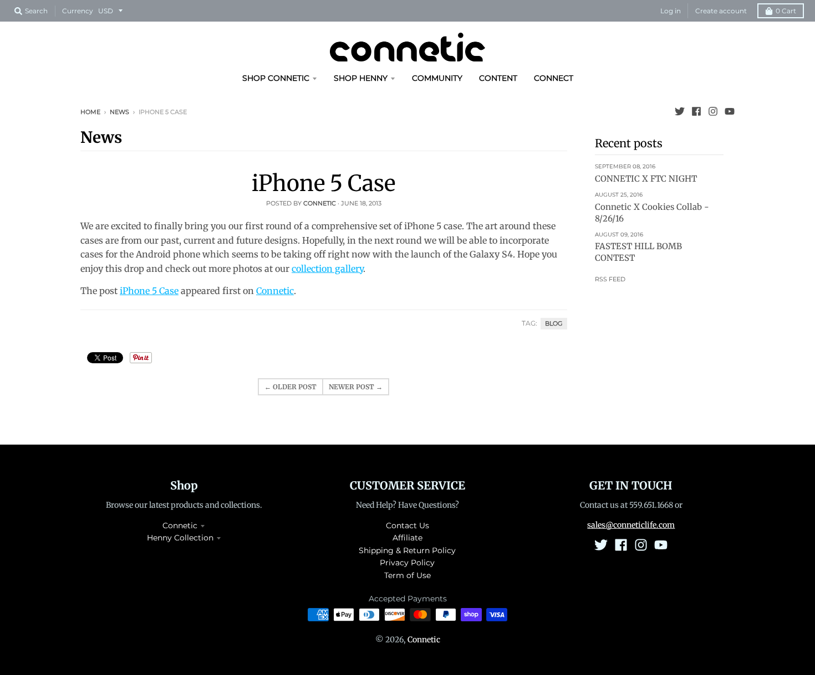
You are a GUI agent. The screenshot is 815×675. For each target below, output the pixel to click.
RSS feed (610, 279)
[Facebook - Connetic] (696, 111)
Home (90, 112)
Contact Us (407, 525)
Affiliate (407, 538)
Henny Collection (180, 538)
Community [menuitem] (437, 78)
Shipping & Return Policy (407, 550)
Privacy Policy (407, 563)
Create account (721, 11)
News (119, 112)
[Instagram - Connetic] (713, 111)
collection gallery (327, 268)
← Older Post (290, 387)
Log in (670, 11)
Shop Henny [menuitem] (361, 78)
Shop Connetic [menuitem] (275, 78)
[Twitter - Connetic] (680, 111)
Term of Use (407, 575)
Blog (554, 323)
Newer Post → (356, 387)
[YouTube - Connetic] (730, 111)
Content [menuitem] (498, 78)
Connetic (275, 290)
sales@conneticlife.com (631, 525)
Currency (77, 11)
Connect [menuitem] (553, 78)
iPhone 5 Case (323, 183)
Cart (786, 11)
